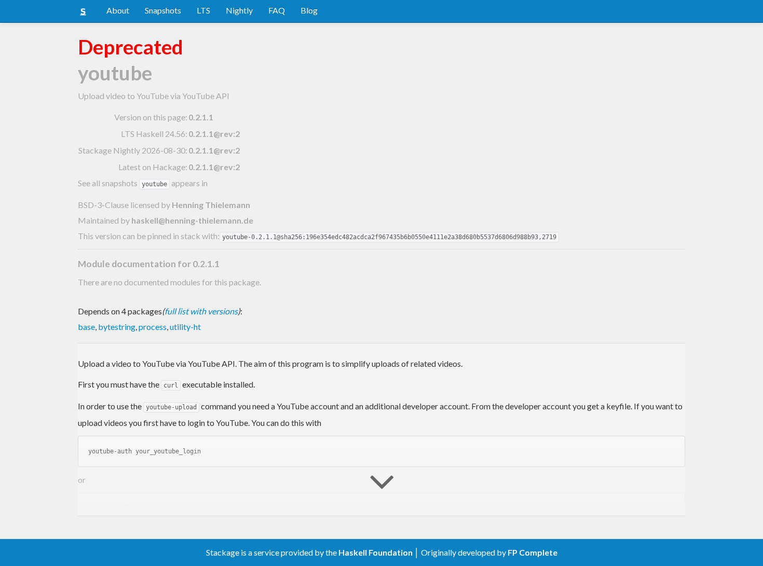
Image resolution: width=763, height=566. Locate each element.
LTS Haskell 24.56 (153, 134)
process (153, 327)
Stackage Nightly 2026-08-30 (131, 150)
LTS (203, 10)
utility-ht (185, 327)
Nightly (239, 10)
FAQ (276, 10)
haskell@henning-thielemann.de (192, 220)
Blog (309, 10)
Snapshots (163, 10)
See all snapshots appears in (143, 183)
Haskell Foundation (375, 552)
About (117, 10)
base (86, 327)
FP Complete (532, 552)
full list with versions (201, 311)
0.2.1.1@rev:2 (214, 134)
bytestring (116, 327)
